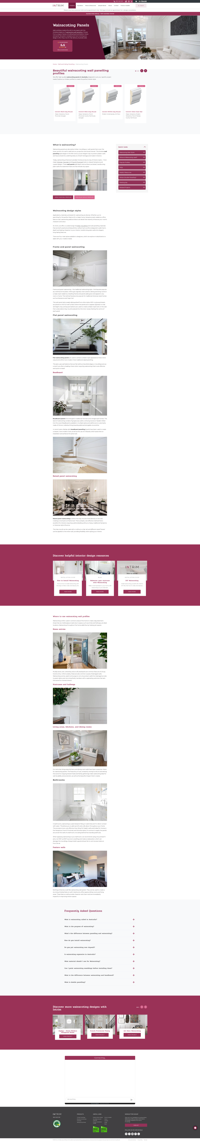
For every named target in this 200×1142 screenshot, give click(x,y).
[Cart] (131, 1)
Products (72, 5)
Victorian (59, 162)
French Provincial (77, 162)
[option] (64, 102)
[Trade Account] (126, 1)
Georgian (66, 162)
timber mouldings (82, 226)
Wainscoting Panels (81, 1122)
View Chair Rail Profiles (63, 197)
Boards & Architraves (81, 1119)
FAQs (121, 167)
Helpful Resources (125, 172)
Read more (68, 591)
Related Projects (125, 187)
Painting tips (123, 182)
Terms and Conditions (132, 1139)
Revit (105, 1124)
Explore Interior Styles (98, 1117)
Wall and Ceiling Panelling (66, 64)
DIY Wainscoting (132, 580)
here (104, 10)
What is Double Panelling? (128, 177)
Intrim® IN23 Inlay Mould (64, 112)
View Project (67, 1036)
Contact (116, 5)
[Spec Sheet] (128, 1)
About (110, 5)
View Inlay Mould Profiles (84, 197)
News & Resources (90, 5)
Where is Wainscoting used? (128, 157)
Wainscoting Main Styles (127, 152)
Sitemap (145, 1139)
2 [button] (138, 1007)
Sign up (136, 1125)
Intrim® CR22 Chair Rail (134, 112)
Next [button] (145, 70)
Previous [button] (141, 70)
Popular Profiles (125, 162)
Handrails (79, 1120)
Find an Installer (125, 5)
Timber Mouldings (81, 1117)
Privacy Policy (140, 1139)
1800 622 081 (119, 1)
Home (55, 64)
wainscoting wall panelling (74, 32)
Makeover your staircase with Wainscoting (100, 581)
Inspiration (80, 5)
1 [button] (137, 1007)
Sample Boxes (102, 5)
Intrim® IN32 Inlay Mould (87, 112)
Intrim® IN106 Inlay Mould (111, 112)
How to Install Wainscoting (68, 580)
